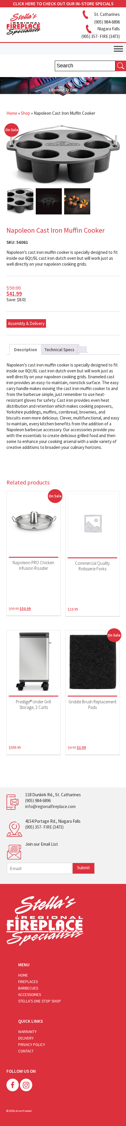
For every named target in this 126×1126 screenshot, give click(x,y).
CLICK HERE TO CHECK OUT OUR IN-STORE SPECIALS (63, 3)
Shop (25, 113)
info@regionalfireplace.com (50, 806)
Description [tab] (25, 349)
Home (11, 113)
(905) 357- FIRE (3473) (44, 827)
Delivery (26, 1038)
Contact (26, 1051)
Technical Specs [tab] (59, 349)
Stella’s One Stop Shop (39, 1001)
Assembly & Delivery (26, 323)
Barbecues (28, 988)
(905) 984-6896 (38, 800)
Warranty (27, 1031)
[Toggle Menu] (118, 48)
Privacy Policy (31, 1044)
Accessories (29, 994)
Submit (83, 867)
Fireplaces (28, 981)
